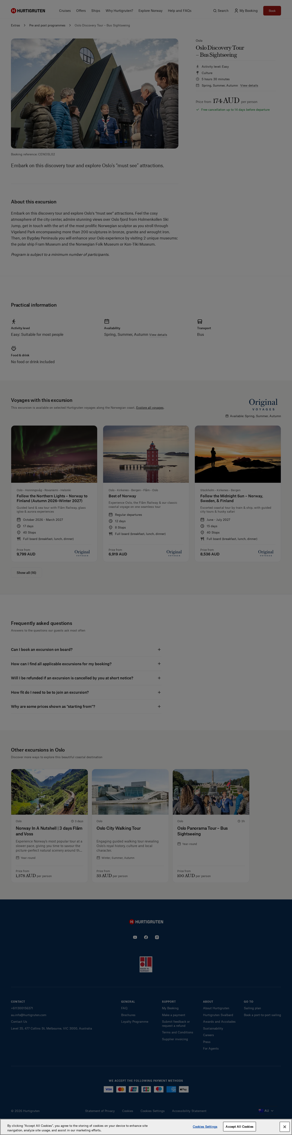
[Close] (285, 1127)
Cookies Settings (205, 1126)
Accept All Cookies (239, 1126)
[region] (146, 1127)
